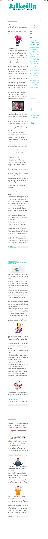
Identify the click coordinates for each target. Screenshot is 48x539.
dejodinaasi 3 (31, 71)
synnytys (34, 84)
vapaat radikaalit (31, 87)
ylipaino (21, 405)
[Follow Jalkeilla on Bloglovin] (33, 25)
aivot (12, 247)
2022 (31, 107)
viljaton (36, 87)
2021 (31, 108)
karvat (32, 73)
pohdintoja (31, 40)
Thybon (30, 53)
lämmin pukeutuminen (32, 77)
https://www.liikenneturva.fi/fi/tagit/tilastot (12, 100)
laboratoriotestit (33, 75)
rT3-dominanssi (36, 48)
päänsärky (38, 80)
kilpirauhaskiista (32, 42)
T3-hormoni (35, 44)
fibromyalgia (38, 53)
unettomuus (14, 247)
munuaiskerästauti (31, 78)
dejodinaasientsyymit (32, 61)
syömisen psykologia (35, 49)
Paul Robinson (37, 52)
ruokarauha (34, 82)
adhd (30, 70)
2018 (31, 111)
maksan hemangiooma (37, 77)
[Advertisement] (18, 255)
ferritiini (38, 71)
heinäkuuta (32, 121)
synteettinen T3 (31, 46)
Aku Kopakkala (38, 58)
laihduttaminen (16, 405)
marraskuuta (32, 114)
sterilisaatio (38, 83)
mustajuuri (35, 78)
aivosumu (11, 247)
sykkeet (31, 84)
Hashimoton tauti (32, 54)
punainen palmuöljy (34, 80)
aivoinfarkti (36, 70)
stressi (34, 57)
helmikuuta (32, 125)
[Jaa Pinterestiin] (17, 246)
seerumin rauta (37, 82)
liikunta (32, 64)
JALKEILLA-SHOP (26, 19)
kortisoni (31, 49)
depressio (34, 71)
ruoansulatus (34, 51)
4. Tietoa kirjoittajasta (21, 19)
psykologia (31, 47)
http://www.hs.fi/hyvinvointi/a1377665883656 (13, 399)
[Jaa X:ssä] (16, 516)
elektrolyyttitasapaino (37, 61)
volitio (37, 87)
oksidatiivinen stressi (34, 65)
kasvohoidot (35, 73)
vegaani (34, 87)
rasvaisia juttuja (38, 65)
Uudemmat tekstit (10, 530)
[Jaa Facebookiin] (16, 246)
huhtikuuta (32, 123)
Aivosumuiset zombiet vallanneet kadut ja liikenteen (17, 23)
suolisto (37, 51)
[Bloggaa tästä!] (15, 246)
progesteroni (31, 80)
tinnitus (31, 85)
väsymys (37, 66)
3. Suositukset (16, 19)
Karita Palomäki (35, 59)
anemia (35, 53)
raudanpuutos (31, 57)
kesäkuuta (32, 122)
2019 (31, 110)
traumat (38, 85)
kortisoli (38, 44)
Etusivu (18, 530)
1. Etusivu (9, 19)
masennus (38, 47)
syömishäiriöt (37, 84)
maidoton (35, 64)
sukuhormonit (37, 57)
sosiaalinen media (35, 83)
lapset (30, 64)
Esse (32, 68)
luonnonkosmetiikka (37, 76)
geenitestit (31, 72)
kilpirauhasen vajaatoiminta (12, 405)
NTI (38, 59)
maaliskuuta (32, 124)
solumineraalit (32, 83)
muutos (38, 78)
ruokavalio (37, 42)
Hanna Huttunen (32, 59)
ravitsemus (32, 43)
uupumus (17, 247)
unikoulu (34, 66)
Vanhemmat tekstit (26, 530)
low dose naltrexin (32, 76)
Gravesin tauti (35, 68)
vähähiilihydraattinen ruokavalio (33, 58)
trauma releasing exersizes (35, 85)
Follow (30, 23)
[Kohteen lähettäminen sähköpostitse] (14, 246)
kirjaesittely (37, 45)
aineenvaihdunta (33, 70)
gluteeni (37, 72)
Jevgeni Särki (38, 68)
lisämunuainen (34, 47)
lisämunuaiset (37, 56)
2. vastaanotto (12, 19)
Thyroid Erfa (33, 53)
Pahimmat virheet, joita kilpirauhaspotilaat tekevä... (34, 117)
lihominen (38, 75)
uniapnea (31, 66)
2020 (31, 109)
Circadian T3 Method (33, 52)
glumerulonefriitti (34, 72)
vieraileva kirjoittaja (36, 46)
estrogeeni (36, 71)
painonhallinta (19, 405)
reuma (32, 82)
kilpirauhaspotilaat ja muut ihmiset (33, 63)
